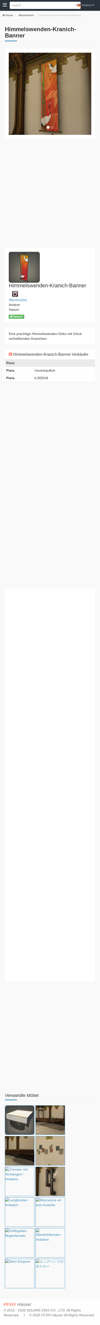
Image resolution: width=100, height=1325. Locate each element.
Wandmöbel (26, 15)
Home (9, 15)
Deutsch (86, 5)
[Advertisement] (50, 193)
